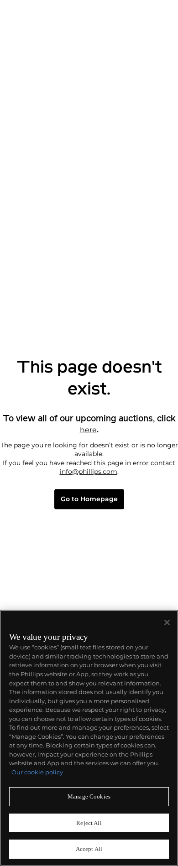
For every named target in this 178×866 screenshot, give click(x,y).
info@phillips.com (88, 471)
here (88, 429)
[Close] (167, 622)
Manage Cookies (89, 796)
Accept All (89, 848)
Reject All (88, 822)
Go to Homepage (89, 499)
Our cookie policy (37, 772)
